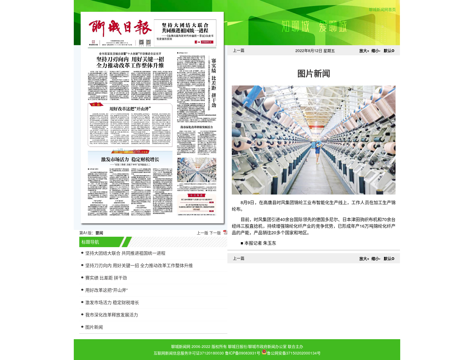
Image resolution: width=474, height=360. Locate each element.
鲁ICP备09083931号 (242, 353)
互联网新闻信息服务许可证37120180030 (189, 353)
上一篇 (238, 50)
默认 (389, 50)
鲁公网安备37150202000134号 (294, 352)
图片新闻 (94, 327)
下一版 (215, 232)
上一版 (202, 232)
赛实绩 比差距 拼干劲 (106, 278)
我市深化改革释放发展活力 (111, 315)
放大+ (364, 50)
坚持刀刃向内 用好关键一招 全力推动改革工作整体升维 (139, 265)
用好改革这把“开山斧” (106, 290)
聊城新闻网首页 (382, 9)
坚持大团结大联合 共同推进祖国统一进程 (125, 253)
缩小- (375, 50)
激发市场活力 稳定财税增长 (112, 302)
